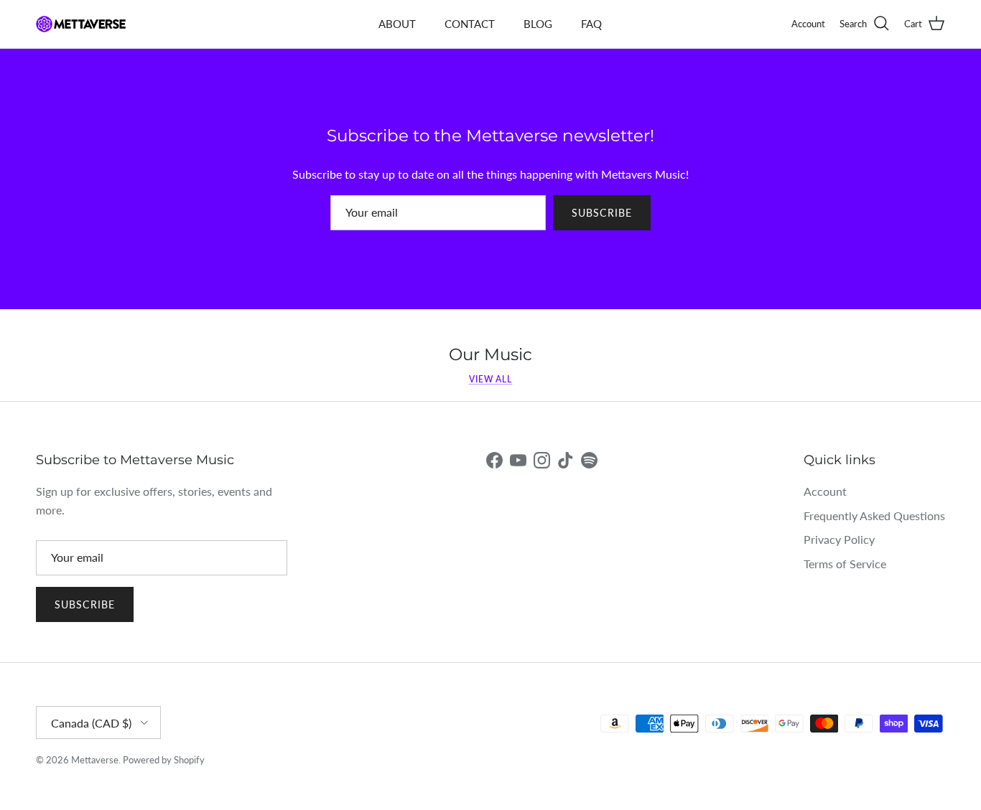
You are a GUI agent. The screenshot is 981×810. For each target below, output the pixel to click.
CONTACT (470, 23)
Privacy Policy (839, 539)
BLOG (538, 23)
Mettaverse (94, 760)
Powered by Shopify (164, 760)
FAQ (591, 23)
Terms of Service (845, 563)
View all (491, 379)
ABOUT (397, 23)
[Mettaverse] (81, 24)
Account (825, 491)
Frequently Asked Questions (874, 515)
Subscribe (602, 213)
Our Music (490, 354)
